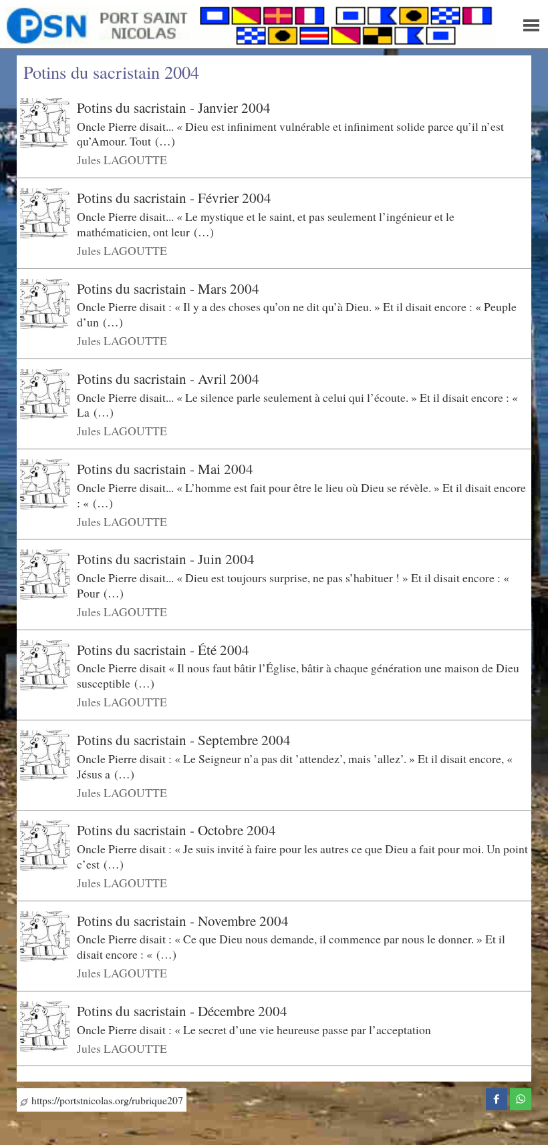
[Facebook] (496, 1098)
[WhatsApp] (520, 1098)
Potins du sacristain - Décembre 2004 (182, 1010)
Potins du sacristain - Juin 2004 (166, 558)
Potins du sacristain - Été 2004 (163, 649)
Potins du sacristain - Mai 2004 (165, 468)
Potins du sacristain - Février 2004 (174, 197)
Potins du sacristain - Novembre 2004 (183, 920)
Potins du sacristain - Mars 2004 (168, 287)
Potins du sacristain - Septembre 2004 (184, 739)
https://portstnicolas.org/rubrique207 (105, 1100)
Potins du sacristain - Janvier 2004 (174, 107)
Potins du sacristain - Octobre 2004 (176, 830)
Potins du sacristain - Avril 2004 (168, 378)
